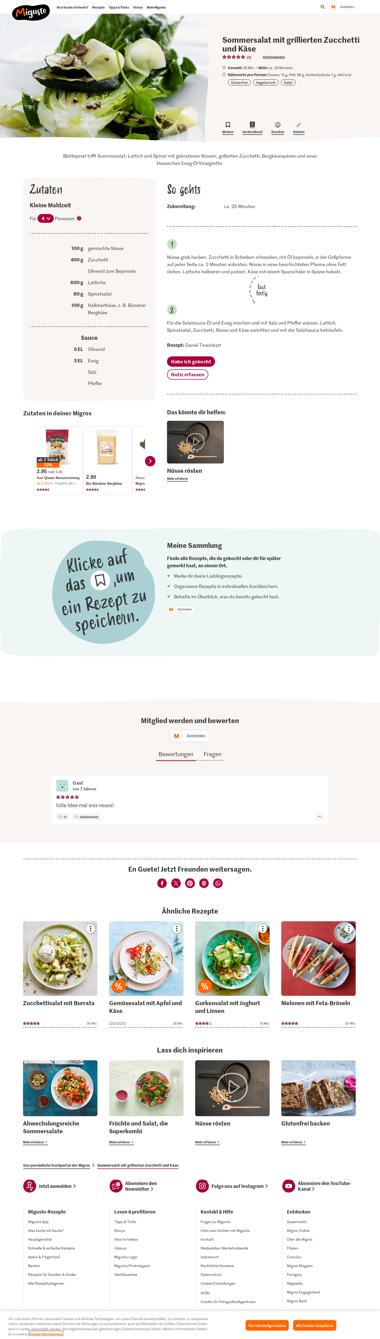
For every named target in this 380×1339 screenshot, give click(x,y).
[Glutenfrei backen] (318, 1102)
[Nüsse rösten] (232, 1102)
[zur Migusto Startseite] (31, 8)
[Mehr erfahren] (195, 474)
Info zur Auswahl (79, 219)
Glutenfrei (239, 82)
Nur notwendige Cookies (267, 1325)
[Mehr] (319, 816)
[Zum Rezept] (60, 974)
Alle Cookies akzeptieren (314, 1325)
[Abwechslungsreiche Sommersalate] (60, 1102)
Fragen (213, 754)
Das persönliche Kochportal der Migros (56, 1165)
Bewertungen (175, 754)
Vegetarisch (266, 82)
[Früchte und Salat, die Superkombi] (146, 1102)
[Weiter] (150, 461)
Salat (288, 82)
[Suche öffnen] (322, 7)
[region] (190, 1325)
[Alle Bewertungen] (234, 57)
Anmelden (347, 7)
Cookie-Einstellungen (218, 1283)
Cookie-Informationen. (46, 1333)
